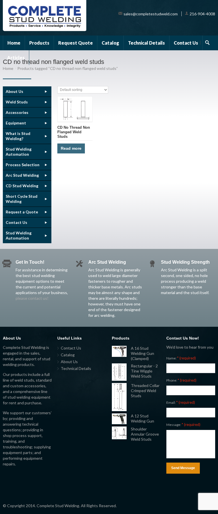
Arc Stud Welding (22, 175)
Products (39, 42)
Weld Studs (17, 101)
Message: (183, 424)
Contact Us (186, 42)
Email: (180, 402)
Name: (181, 358)
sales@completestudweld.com (150, 13)
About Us (14, 91)
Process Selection (22, 164)
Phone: (181, 380)
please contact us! (32, 298)
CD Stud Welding (22, 185)
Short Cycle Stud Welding (21, 199)
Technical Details (146, 42)
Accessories (17, 112)
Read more (71, 148)
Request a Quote (22, 211)
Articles (16, 57)
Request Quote (75, 42)
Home (13, 42)
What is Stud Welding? (18, 136)
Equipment (16, 122)
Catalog (110, 42)
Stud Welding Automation (19, 152)
